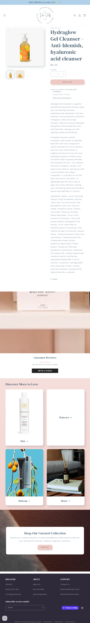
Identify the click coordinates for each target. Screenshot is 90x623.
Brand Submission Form (69, 589)
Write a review (45, 371)
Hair (23, 441)
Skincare (64, 417)
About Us (36, 584)
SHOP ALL (45, 547)
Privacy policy (58, 622)
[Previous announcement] (4, 2)
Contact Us (64, 584)
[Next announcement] (85, 2)
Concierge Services (13, 594)
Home (64, 500)
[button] (4, 15)
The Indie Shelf (24, 622)
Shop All (8, 584)
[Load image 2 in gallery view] (20, 74)
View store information (62, 98)
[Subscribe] (42, 607)
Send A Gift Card (12, 589)
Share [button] (55, 279)
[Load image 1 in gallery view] (10, 74)
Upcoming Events (40, 594)
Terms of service (70, 622)
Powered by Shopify (36, 622)
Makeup (22, 500)
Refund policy (48, 622)
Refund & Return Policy (69, 594)
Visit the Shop (38, 589)
